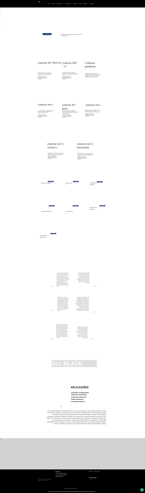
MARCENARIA (68, 3)
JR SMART (53, 3)
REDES (80, 3)
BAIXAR (51, 286)
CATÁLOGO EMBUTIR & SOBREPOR (61, 473)
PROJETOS (76, 3)
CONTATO (92, 3)
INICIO (49, 3)
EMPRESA (85, 3)
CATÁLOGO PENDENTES (59, 476)
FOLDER (50, 181)
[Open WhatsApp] (142, 490)
